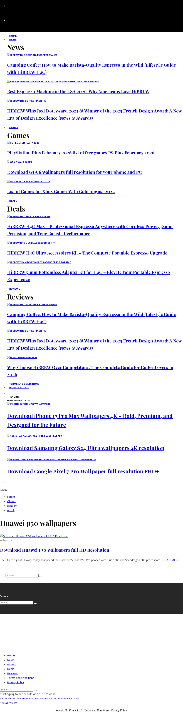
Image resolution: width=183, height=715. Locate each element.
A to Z (10, 510)
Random (12, 505)
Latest (11, 496)
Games (13, 127)
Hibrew (3, 698)
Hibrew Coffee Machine (20, 698)
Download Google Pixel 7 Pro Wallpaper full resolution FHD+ (83, 471)
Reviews (14, 288)
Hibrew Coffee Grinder (60, 698)
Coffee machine (40, 698)
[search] (40, 576)
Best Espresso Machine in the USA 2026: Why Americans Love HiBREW (78, 91)
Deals (13, 201)
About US (61, 710)
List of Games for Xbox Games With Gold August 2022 (61, 191)
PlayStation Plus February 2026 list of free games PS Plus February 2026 (80, 152)
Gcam (76, 698)
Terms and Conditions (20, 678)
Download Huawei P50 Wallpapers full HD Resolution (54, 550)
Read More (171, 560)
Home (11, 655)
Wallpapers (6, 540)
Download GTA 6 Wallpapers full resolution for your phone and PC (74, 172)
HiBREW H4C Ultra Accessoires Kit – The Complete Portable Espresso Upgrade (87, 253)
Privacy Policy (19, 387)
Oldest (11, 501)
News (12, 39)
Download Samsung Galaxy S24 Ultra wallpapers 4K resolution (85, 448)
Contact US (75, 710)
